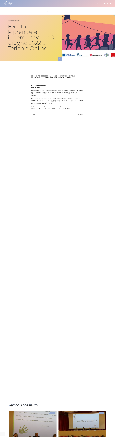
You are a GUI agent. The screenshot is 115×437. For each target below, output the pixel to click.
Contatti (83, 11)
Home (31, 11)
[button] (97, 3)
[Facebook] (105, 3)
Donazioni (48, 11)
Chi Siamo (57, 11)
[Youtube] (110, 3)
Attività (66, 11)
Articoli (74, 11)
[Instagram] (107, 3)
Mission (38, 11)
